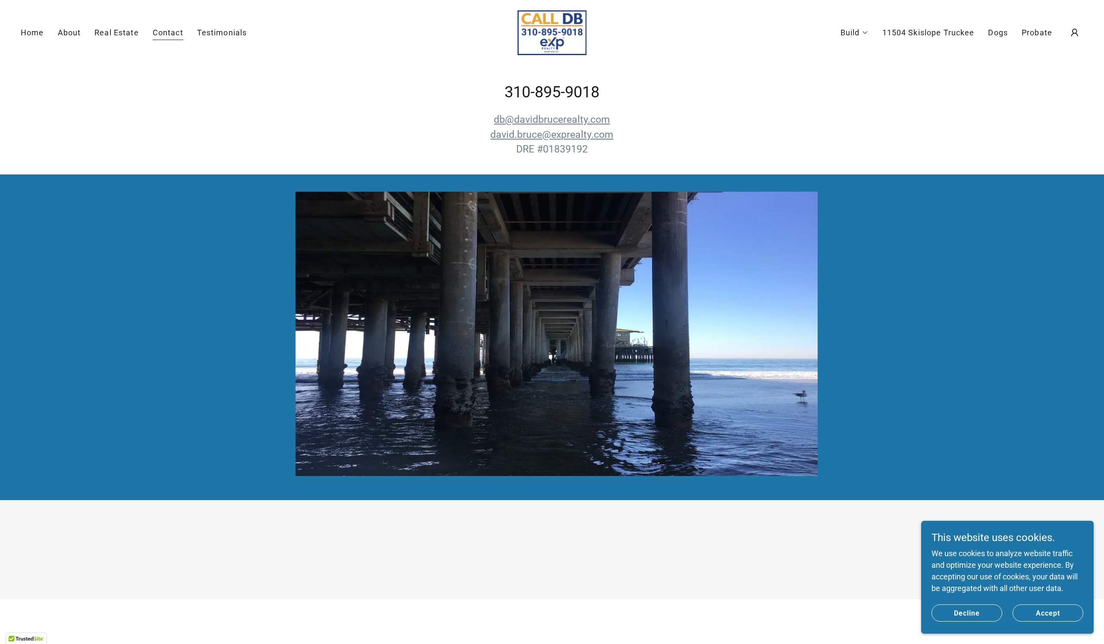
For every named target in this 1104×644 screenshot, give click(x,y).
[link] (552, 32)
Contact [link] (168, 32)
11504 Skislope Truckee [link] (928, 32)
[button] (855, 33)
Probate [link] (1037, 32)
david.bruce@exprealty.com (551, 134)
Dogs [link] (998, 32)
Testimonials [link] (222, 32)
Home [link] (32, 32)
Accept (1048, 613)
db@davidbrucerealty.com (552, 119)
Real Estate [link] (116, 32)
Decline (967, 613)
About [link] (69, 32)
